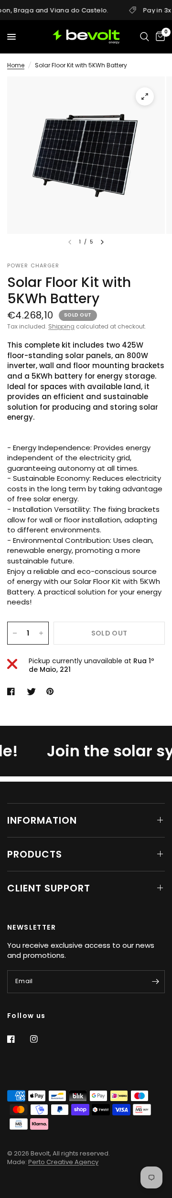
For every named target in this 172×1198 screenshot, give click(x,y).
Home (15, 65)
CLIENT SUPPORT (48, 888)
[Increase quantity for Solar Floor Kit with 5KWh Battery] (41, 633)
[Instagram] (40, 1039)
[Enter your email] (155, 981)
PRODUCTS (34, 854)
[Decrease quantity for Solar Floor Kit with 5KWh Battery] (15, 633)
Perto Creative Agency (63, 1161)
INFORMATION (42, 820)
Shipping (61, 326)
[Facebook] (17, 1039)
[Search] (144, 36)
